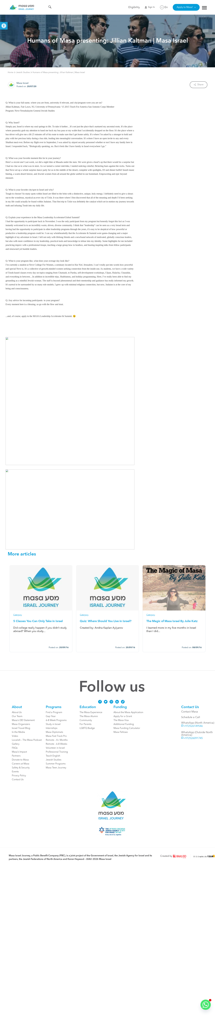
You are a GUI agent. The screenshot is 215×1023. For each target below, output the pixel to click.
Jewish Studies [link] (23, 72)
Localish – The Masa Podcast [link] (27, 740)
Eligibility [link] (134, 7)
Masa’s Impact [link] (19, 752)
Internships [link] (51, 728)
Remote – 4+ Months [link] (57, 740)
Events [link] (15, 772)
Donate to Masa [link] (20, 760)
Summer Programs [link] (56, 764)
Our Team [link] (17, 716)
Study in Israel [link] (53, 724)
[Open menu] (204, 8)
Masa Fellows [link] (120, 732)
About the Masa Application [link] (128, 712)
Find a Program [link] (54, 712)
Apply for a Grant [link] (122, 716)
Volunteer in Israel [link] (55, 748)
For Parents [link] (85, 724)
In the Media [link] (18, 732)
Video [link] (15, 736)
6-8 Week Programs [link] (56, 720)
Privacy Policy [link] (19, 776)
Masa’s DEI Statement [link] (23, 720)
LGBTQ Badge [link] (87, 728)
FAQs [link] (15, 748)
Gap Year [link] (51, 716)
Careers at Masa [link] (20, 764)
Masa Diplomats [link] (54, 732)
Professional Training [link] (57, 752)
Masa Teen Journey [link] (56, 768)
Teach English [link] (53, 756)
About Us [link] (17, 712)
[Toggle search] (50, 7)
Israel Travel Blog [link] (21, 728)
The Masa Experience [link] (91, 712)
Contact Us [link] (18, 779)
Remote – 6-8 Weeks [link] (56, 744)
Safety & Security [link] (21, 768)
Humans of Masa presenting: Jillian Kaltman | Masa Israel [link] (58, 72)
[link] (4, 26)
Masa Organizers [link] (21, 724)
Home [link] (10, 72)
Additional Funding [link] (123, 724)
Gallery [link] (15, 744)
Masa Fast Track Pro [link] (56, 736)
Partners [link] (16, 756)
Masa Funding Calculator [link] (126, 728)
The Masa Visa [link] (121, 720)
